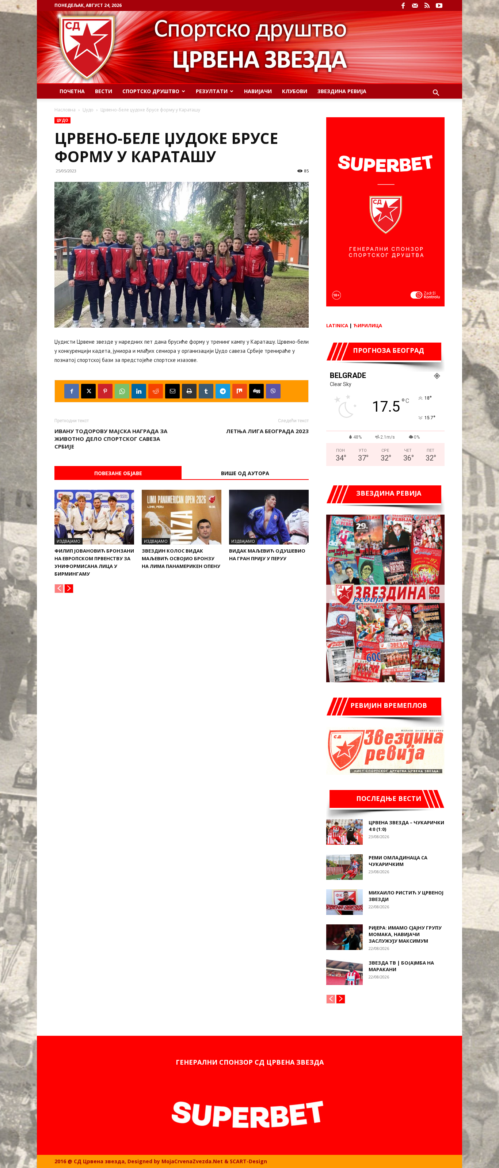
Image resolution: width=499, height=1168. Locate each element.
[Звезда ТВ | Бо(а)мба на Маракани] (344, 972)
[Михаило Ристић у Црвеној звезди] (344, 902)
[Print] (189, 391)
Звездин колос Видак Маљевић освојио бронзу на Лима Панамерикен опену (181, 558)
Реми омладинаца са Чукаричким (398, 860)
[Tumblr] (206, 391)
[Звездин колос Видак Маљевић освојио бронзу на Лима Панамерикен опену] (181, 517)
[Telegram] (223, 391)
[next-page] (68, 588)
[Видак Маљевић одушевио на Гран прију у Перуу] (269, 517)
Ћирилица (367, 325)
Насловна (65, 110)
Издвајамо (68, 541)
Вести (103, 91)
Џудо (88, 110)
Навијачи (258, 91)
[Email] (172, 391)
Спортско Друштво (150, 91)
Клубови (294, 91)
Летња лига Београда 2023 (267, 431)
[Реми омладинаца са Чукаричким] (344, 867)
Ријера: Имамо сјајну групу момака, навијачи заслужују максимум (405, 934)
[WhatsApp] (122, 391)
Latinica (337, 325)
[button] (436, 93)
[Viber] (273, 391)
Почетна (72, 91)
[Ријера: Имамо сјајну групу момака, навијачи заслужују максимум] (344, 937)
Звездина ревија (341, 91)
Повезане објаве (118, 473)
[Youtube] (439, 5)
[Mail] (415, 5)
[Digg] (256, 391)
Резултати (212, 91)
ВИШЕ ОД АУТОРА (245, 473)
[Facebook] (402, 5)
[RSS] (427, 5)
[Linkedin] (139, 391)
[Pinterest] (105, 391)
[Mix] (239, 391)
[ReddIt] (155, 391)
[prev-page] (59, 588)
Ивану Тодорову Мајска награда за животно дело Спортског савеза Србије (110, 438)
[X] (88, 391)
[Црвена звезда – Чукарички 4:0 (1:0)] (344, 832)
